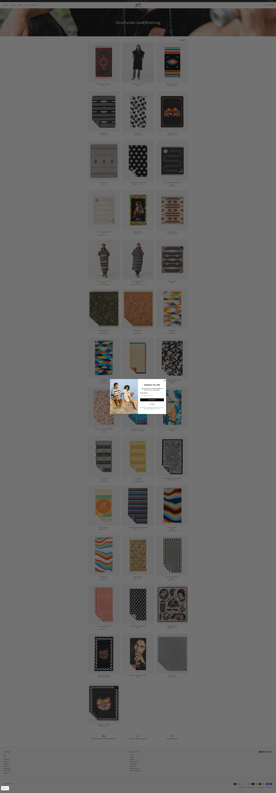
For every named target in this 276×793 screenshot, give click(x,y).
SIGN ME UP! (152, 400)
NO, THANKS (152, 404)
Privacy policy (157, 408)
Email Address (144, 393)
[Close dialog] (164, 380)
